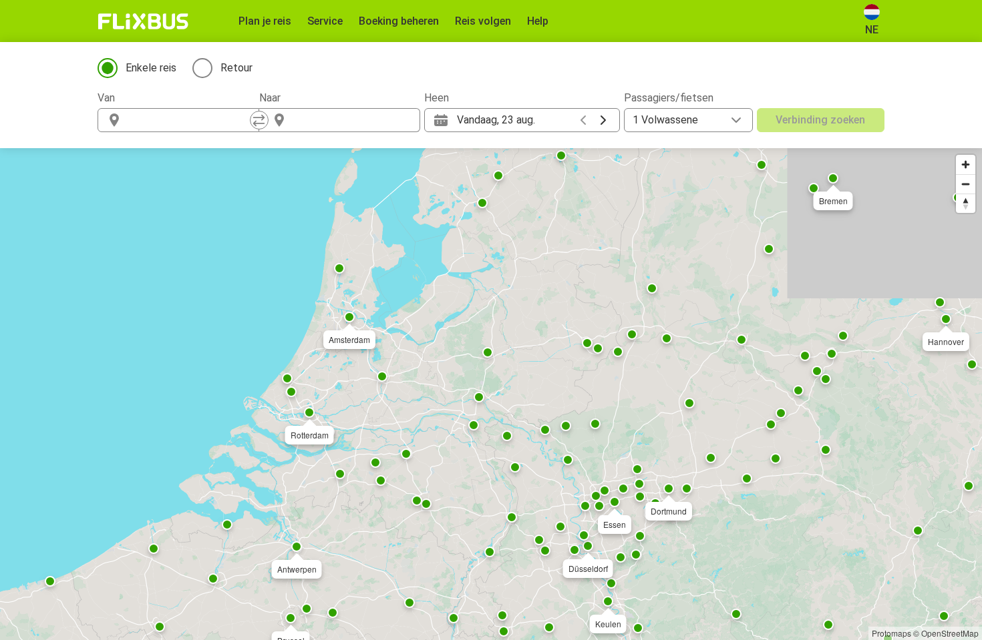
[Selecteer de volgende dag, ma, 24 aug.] (603, 120)
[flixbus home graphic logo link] (143, 21)
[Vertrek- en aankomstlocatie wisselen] (259, 120)
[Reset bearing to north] (965, 203)
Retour (236, 67)
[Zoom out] (965, 184)
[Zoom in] (965, 164)
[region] (491, 394)
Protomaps (891, 633)
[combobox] (190, 120)
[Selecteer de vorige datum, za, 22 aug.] (583, 120)
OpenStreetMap (950, 633)
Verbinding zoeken (820, 119)
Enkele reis (151, 67)
